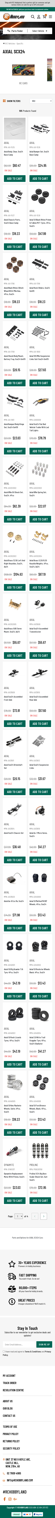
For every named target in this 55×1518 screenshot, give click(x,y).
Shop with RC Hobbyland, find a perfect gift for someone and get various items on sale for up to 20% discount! (27, 3)
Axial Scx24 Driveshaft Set (13, 761)
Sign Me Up (44, 1344)
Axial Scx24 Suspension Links (39, 761)
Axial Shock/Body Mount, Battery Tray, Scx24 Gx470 (14, 352)
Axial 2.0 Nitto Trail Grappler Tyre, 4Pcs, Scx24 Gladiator (37, 1036)
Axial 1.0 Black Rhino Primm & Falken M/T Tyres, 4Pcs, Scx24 (40, 218)
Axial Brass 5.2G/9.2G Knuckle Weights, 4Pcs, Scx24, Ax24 (38, 559)
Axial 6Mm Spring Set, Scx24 (38, 489)
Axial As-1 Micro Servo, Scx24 (38, 829)
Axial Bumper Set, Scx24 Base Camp (39, 148)
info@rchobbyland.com (19, 1480)
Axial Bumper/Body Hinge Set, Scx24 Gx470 (14, 421)
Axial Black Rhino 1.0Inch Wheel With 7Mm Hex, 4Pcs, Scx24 (13, 286)
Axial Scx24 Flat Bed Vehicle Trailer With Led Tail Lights (39, 423)
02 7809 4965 (13, 1473)
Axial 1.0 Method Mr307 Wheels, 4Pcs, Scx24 (38, 898)
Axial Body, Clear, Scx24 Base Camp (13, 148)
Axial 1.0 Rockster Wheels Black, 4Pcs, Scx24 (39, 966)
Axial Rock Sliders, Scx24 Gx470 (39, 284)
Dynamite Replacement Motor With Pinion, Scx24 (14, 1170)
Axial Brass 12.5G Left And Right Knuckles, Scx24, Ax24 (14, 559)
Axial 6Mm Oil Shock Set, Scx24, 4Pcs (13, 489)
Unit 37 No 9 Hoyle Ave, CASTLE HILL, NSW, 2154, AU (18, 1463)
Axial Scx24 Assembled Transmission (38, 625)
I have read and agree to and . (27, 1353)
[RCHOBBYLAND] (14, 17)
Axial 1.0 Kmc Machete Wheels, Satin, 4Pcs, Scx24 (12, 1104)
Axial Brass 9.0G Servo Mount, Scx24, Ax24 (13, 625)
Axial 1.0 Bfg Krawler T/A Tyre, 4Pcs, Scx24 (13, 966)
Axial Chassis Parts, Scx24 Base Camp (12, 216)
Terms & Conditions (33, 1351)
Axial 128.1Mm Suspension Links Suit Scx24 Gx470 (39, 352)
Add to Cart (15, 178)
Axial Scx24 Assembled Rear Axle (38, 693)
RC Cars (23, 83)
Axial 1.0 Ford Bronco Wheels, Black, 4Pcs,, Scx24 (37, 1104)
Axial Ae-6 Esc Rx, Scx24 (14, 896)
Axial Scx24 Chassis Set (14, 828)
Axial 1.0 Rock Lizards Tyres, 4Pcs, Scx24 (12, 1034)
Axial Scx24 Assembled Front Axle (13, 693)
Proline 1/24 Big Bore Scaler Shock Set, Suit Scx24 (38, 1172)
